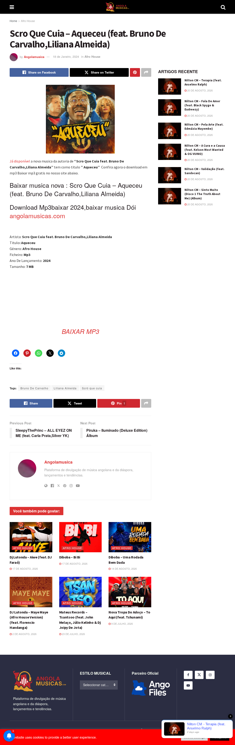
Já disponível (20, 161)
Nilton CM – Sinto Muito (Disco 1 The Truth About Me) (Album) (202, 194)
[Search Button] (223, 7)
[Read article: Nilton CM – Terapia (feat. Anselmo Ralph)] (169, 86)
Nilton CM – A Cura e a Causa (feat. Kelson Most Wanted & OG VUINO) (205, 150)
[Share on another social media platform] (146, 72)
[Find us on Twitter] (199, 675)
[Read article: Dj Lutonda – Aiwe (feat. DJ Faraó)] (31, 537)
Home (13, 21)
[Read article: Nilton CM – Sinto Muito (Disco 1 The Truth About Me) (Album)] (169, 196)
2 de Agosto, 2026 (24, 634)
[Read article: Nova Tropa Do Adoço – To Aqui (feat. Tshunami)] (130, 592)
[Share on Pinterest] (135, 72)
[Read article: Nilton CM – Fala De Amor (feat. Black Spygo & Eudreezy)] (169, 107)
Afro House (28, 21)
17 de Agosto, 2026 (25, 568)
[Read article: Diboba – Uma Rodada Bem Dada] (130, 537)
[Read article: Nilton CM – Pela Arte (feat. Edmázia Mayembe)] (169, 131)
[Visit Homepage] (117, 6)
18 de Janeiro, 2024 (66, 56)
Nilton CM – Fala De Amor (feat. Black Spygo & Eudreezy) (202, 105)
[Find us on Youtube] (188, 685)
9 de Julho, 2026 (122, 623)
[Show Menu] (12, 7)
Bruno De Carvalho (34, 388)
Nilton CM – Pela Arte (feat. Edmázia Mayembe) (204, 127)
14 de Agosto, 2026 (124, 568)
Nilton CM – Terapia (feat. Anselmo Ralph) (203, 82)
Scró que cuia (92, 388)
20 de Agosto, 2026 (200, 90)
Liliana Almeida (65, 388)
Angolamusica (34, 56)
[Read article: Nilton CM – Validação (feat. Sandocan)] (169, 175)
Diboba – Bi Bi (69, 557)
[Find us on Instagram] (210, 675)
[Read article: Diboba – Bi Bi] (80, 537)
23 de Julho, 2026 (73, 634)
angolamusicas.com (37, 215)
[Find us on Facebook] (188, 675)
